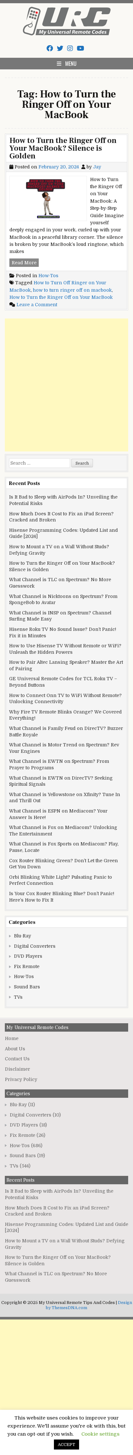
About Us (15, 1048)
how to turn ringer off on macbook (72, 290)
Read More (25, 263)
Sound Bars (27, 986)
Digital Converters (35, 946)
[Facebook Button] (49, 48)
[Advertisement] (66, 384)
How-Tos (48, 275)
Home (11, 1038)
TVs (18, 997)
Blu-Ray (22, 935)
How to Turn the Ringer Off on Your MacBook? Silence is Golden (63, 148)
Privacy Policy (21, 1079)
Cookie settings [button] (100, 1434)
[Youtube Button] (80, 48)
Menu (71, 63)
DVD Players (28, 956)
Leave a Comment (36, 304)
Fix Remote (26, 966)
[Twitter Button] (60, 48)
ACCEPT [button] (66, 1444)
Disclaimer (17, 1069)
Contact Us (17, 1058)
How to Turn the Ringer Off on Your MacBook (61, 297)
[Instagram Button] (70, 48)
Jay (97, 166)
